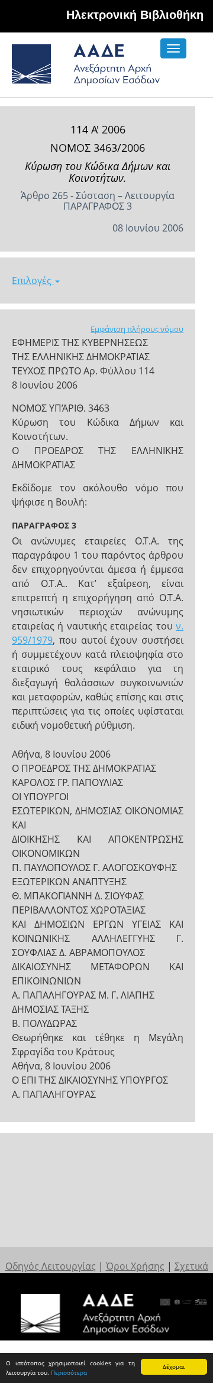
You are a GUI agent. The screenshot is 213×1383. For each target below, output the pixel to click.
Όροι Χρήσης (135, 1266)
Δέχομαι (174, 1366)
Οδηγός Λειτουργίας (50, 1266)
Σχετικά (191, 1266)
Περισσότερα (69, 1372)
